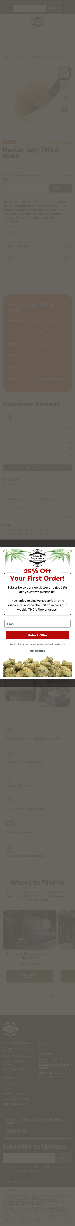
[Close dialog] (69, 553)
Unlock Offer (37, 635)
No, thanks (37, 651)
